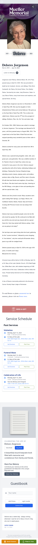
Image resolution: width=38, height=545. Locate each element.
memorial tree (24, 293)
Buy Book (19, 448)
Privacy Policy (13, 537)
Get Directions (11, 344)
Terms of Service (24, 537)
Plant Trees (27, 344)
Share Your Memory (12, 474)
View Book (9, 448)
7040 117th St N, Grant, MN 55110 (17, 383)
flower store (23, 296)
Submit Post (19, 505)
